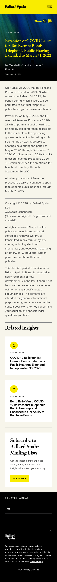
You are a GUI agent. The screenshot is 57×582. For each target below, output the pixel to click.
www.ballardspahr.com (19, 212)
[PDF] (50, 21)
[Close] (50, 530)
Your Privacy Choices (28, 570)
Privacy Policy (36, 561)
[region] (28, 552)
